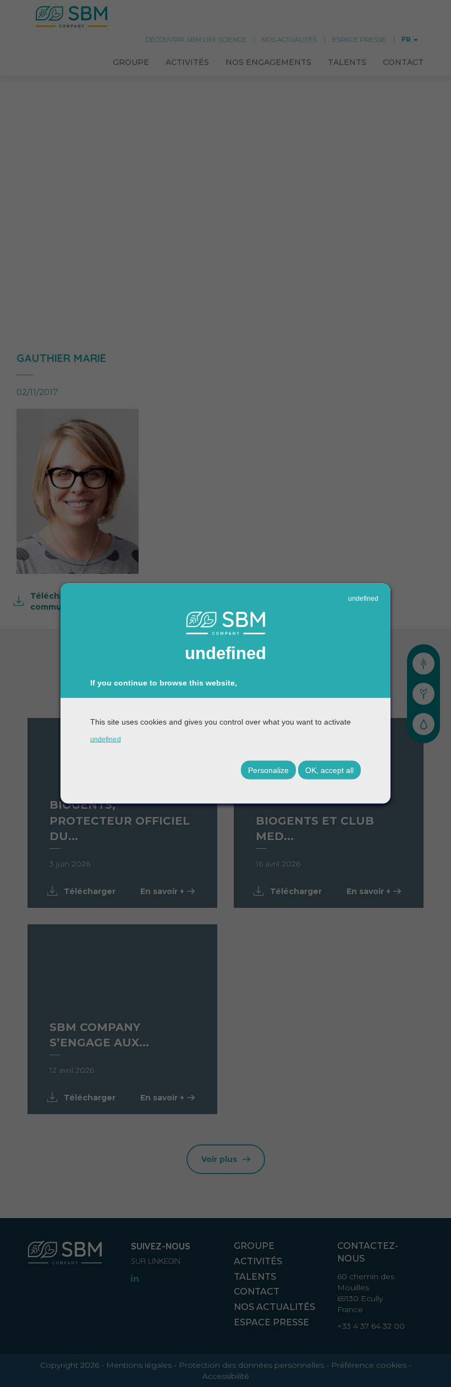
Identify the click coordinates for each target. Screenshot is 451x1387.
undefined (363, 598)
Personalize (268, 770)
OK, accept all (329, 770)
